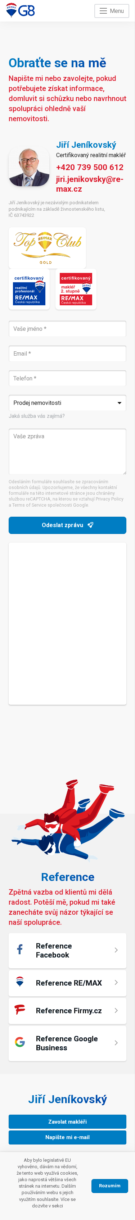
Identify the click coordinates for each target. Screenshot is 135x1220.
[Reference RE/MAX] (67, 983)
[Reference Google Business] (67, 1043)
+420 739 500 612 (89, 167)
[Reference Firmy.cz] (67, 1011)
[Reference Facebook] (67, 950)
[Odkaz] (20, 10)
